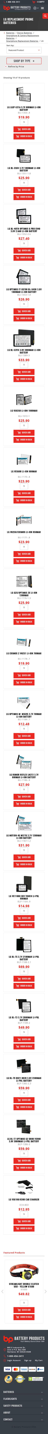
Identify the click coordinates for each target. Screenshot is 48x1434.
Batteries (10, 33)
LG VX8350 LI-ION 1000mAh (24, 411)
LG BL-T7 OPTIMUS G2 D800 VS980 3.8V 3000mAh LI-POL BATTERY (24, 1140)
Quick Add (26, 129)
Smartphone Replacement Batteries (22, 41)
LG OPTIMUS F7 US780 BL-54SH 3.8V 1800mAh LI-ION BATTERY (24, 291)
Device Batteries (24, 33)
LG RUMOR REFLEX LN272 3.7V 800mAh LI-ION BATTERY (24, 776)
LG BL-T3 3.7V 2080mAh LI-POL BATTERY (24, 1019)
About (6, 1413)
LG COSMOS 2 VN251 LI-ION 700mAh (24, 654)
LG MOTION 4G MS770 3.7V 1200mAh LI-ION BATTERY (24, 837)
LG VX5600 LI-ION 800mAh (24, 472)
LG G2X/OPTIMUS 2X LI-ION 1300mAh (24, 594)
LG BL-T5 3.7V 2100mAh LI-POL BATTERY (24, 958)
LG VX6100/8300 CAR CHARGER (24, 1200)
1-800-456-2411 (13, 2)
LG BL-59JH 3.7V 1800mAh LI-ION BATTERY (24, 169)
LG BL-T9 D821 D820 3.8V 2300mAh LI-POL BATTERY (24, 1079)
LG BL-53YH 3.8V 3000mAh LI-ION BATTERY (24, 351)
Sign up (27, 1360)
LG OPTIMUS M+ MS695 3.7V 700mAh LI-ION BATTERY (24, 715)
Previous (3, 1291)
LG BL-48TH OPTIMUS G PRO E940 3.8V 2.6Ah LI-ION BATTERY (24, 230)
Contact (8, 1420)
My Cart (39, 1360)
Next (45, 1291)
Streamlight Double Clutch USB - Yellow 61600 (24, 1285)
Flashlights (10, 1399)
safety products (12, 1406)
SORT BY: (10, 45)
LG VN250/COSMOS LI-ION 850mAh (24, 532)
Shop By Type (22, 61)
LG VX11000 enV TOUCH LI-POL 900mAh (24, 897)
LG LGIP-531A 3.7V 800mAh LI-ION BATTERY (24, 108)
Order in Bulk (26, 136)
